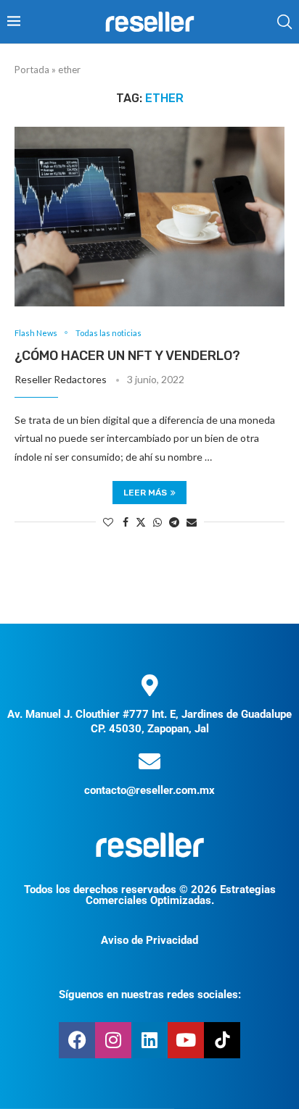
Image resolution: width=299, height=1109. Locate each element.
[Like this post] (108, 522)
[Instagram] (113, 1040)
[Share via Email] (192, 522)
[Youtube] (186, 1040)
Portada (32, 69)
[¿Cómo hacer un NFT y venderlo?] (149, 216)
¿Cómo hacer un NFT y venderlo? (127, 356)
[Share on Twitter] (141, 522)
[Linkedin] (149, 1040)
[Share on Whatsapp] (157, 522)
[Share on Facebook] (125, 522)
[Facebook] (77, 1040)
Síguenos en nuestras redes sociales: (150, 994)
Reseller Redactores (61, 379)
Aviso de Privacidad (149, 940)
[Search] (284, 22)
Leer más (145, 492)
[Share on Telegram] (174, 522)
